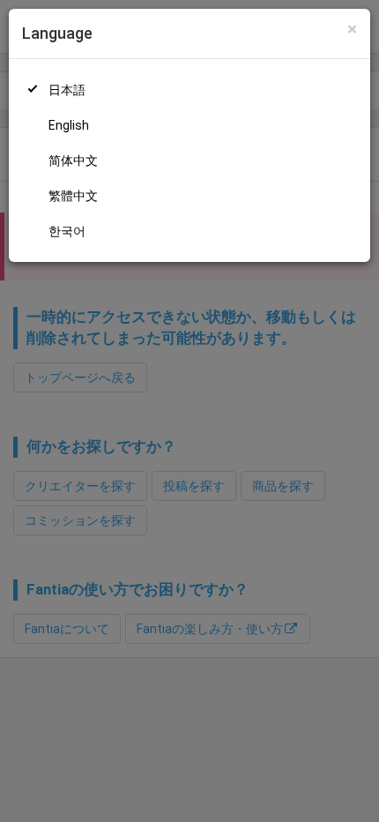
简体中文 (73, 160)
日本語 (66, 90)
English (68, 125)
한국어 (66, 231)
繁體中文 (73, 196)
